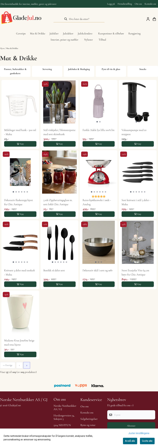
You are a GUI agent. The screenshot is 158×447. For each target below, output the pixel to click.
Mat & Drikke (12, 48)
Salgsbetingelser (89, 419)
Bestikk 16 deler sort (54, 270)
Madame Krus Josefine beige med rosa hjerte (19, 342)
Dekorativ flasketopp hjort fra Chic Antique (18, 202)
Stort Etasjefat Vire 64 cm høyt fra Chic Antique (135, 272)
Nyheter (88, 39)
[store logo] (21, 18)
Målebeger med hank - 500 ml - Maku (20, 132)
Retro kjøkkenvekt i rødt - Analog (97, 202)
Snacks (142, 69)
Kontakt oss (150, 3)
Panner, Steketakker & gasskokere (15, 71)
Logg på (111, 3)
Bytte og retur (88, 425)
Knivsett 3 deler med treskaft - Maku (19, 272)
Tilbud (102, 39)
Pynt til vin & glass (111, 69)
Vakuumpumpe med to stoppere (134, 132)
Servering (47, 69)
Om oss (138, 3)
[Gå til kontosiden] (148, 19)
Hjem (2, 48)
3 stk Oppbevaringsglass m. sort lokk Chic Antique (58, 202)
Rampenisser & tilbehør (111, 33)
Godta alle (147, 440)
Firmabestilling (125, 3)
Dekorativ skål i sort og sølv (98, 270)
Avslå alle (130, 440)
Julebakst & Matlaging (79, 69)
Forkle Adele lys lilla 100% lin (98, 130)
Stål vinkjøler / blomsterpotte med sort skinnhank (59, 132)
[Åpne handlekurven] (154, 19)
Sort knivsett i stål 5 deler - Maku (136, 202)
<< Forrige (7, 365)
